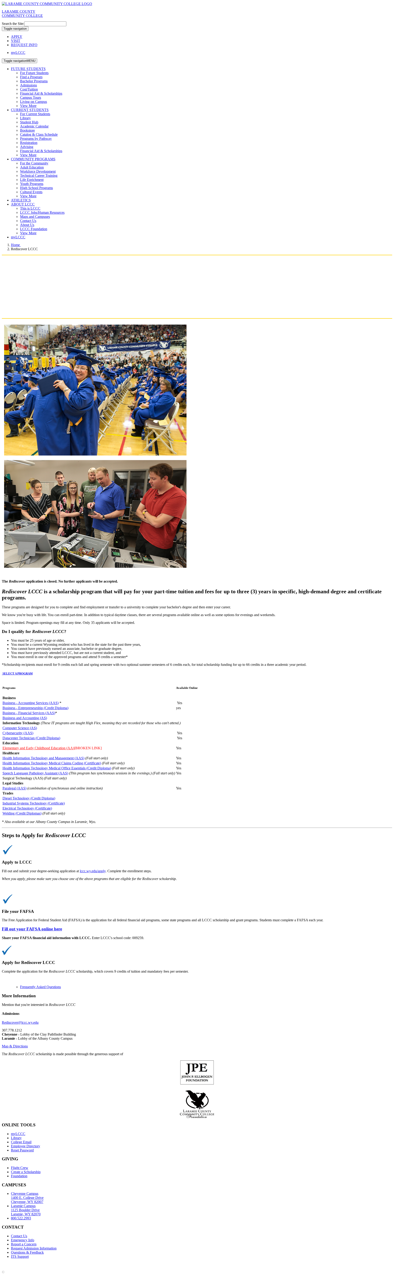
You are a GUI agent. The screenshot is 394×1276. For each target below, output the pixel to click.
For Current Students (35, 114)
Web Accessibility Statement (134, 1264)
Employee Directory (25, 1146)
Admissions (28, 85)
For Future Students (34, 73)
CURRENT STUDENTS (30, 110)
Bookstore (27, 130)
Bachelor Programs (34, 81)
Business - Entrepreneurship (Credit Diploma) (35, 708)
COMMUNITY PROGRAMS (33, 159)
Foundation (19, 1176)
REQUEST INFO (24, 45)
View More (28, 106)
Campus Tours (30, 97)
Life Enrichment (32, 180)
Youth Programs (31, 184)
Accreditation (11, 1264)
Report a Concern (23, 1244)
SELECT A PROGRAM (17, 673)
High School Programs (36, 188)
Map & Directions (15, 1046)
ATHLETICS (21, 200)
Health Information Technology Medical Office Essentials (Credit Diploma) (57, 768)
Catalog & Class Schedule (39, 134)
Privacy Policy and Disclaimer (45, 1264)
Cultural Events (31, 192)
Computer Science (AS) (20, 728)
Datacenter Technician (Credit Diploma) (31, 738)
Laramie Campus (26, 1210)
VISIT (15, 41)
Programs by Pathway (36, 139)
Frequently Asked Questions (40, 987)
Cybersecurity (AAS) (18, 733)
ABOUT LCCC (23, 204)
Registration (28, 143)
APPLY (16, 37)
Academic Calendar (34, 126)
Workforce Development (38, 171)
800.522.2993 (21, 1218)
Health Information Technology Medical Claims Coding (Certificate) (52, 763)
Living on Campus (33, 102)
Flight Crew (19, 1168)
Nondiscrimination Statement (90, 1264)
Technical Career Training (38, 175)
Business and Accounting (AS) (25, 718)
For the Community (34, 163)
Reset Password (22, 1150)
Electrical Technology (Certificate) (27, 808)
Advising (26, 147)
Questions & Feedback (27, 1252)
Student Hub (29, 122)
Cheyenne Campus (27, 1198)
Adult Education (32, 167)
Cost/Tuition (29, 89)
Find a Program (31, 77)
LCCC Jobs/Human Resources (42, 212)
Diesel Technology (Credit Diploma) (29, 798)
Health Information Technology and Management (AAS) (43, 758)
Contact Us (28, 221)
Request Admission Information (34, 1248)
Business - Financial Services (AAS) (29, 713)
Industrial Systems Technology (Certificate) (34, 803)
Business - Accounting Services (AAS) (31, 703)
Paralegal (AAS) (14, 788)
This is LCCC (30, 208)
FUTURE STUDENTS (28, 69)
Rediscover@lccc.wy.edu (20, 1022)
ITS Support (20, 1256)
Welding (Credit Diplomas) (22, 813)
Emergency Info (22, 1240)
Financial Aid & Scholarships (41, 93)
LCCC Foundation (33, 229)
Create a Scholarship (26, 1172)
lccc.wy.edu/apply (93, 871)
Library (25, 118)
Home (16, 245)
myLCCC (18, 53)
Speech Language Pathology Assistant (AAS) (35, 773)
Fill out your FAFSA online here (32, 929)
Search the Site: (13, 24)
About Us (27, 225)
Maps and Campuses (35, 217)
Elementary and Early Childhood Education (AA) (38, 748)
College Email (21, 1142)
